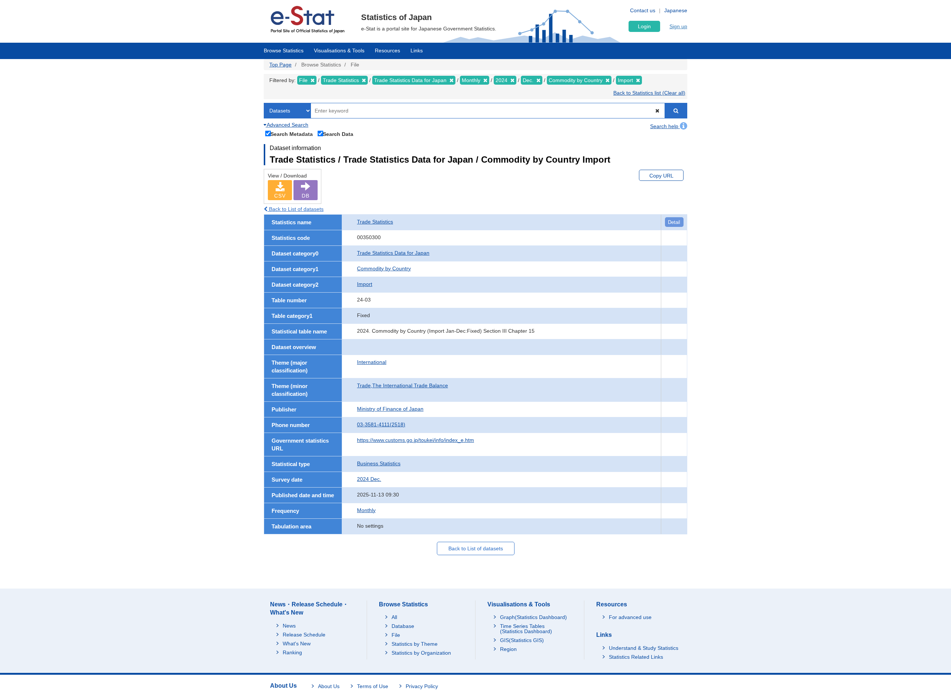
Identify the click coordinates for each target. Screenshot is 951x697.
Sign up (678, 26)
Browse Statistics (284, 50)
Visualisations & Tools (339, 50)
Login (644, 26)
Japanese (675, 10)
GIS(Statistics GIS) (522, 640)
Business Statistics (378, 463)
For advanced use (630, 617)
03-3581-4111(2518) (381, 424)
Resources (387, 50)
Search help (665, 126)
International (371, 362)
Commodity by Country (384, 268)
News (289, 625)
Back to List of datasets (295, 209)
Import (364, 284)
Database (403, 626)
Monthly (366, 510)
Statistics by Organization (421, 652)
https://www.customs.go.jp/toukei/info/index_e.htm (415, 440)
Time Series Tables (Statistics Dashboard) (526, 628)
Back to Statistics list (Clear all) (649, 93)
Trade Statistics (375, 222)
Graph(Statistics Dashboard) (533, 617)
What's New (297, 643)
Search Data (338, 134)
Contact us (642, 10)
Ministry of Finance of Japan (390, 409)
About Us (329, 686)
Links (416, 50)
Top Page (280, 65)
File (396, 635)
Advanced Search (287, 124)
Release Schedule (304, 634)
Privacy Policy (422, 686)
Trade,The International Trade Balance (402, 385)
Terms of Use (372, 686)
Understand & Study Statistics (643, 648)
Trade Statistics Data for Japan (393, 253)
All (394, 617)
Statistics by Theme (415, 643)
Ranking (292, 652)
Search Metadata (291, 134)
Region (508, 649)
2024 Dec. (369, 479)
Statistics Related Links (636, 656)
